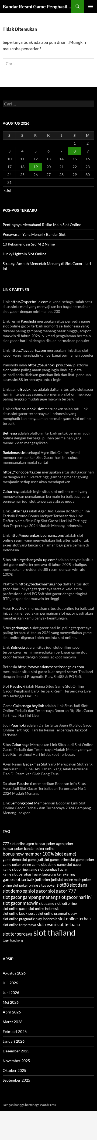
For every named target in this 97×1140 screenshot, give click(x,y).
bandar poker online (39, 848)
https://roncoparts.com (22, 472)
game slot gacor (69, 864)
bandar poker (13, 848)
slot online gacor (15, 908)
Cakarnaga (11, 491)
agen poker (64, 843)
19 (35, 166)
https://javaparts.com (28, 350)
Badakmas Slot (35, 764)
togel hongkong (13, 940)
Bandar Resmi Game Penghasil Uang (37, 6)
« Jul (7, 190)
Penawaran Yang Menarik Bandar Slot (34, 234)
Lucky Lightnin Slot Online (24, 253)
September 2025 (16, 1080)
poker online (28, 885)
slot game (46, 903)
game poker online (17, 864)
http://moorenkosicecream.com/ (37, 535)
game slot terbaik (18, 879)
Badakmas (28, 389)
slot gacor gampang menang (30, 897)
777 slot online (14, 843)
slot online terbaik (75, 918)
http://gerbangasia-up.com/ (34, 559)
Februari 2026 (15, 1031)
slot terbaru (68, 924)
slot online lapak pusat (20, 913)
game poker (85, 859)
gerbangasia (22, 627)
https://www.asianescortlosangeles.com (51, 666)
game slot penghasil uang (48, 869)
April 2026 (12, 1012)
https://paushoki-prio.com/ (50, 365)
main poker (82, 879)
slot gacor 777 (62, 891)
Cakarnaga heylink (28, 705)
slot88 (63, 885)
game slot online (15, 869)
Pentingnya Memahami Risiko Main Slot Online (42, 224)
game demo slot (15, 859)
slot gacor (37, 891)
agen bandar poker (40, 843)
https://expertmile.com (29, 301)
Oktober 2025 (14, 1070)
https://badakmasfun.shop (40, 584)
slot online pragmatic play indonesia (30, 919)
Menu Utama (90, 6)
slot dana (79, 885)
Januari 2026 (14, 1041)
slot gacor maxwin (20, 903)
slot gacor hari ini (75, 897)
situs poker (47, 885)
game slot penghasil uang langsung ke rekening (39, 874)
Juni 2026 (11, 992)
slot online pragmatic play (57, 913)
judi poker (42, 879)
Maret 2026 (12, 1021)
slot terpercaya (18, 934)
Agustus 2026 (14, 973)
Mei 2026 (11, 1002)
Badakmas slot (15, 452)
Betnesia (10, 433)
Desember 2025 (16, 1051)
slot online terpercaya (19, 925)
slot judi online (66, 903)
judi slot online (62, 879)
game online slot (62, 859)
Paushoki (28, 321)
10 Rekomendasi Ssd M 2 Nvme (29, 244)
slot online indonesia (44, 908)
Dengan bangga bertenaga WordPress (29, 1105)
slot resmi (46, 924)
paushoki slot (33, 408)
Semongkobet (22, 803)
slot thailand (54, 932)
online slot (10, 885)
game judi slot (38, 859)
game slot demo (44, 864)
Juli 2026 (10, 982)
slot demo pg (15, 891)
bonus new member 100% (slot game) (39, 854)
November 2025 (16, 1060)
